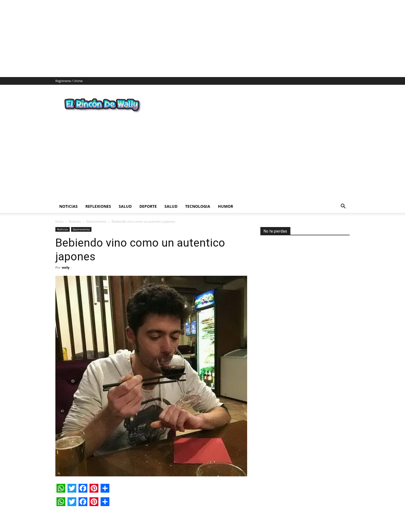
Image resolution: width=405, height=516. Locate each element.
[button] (343, 184)
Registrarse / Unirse (69, 81)
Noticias (68, 184)
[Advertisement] (165, 38)
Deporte (148, 184)
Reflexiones (98, 184)
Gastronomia (96, 199)
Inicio (59, 199)
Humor (225, 184)
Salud (125, 184)
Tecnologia (197, 184)
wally (65, 245)
